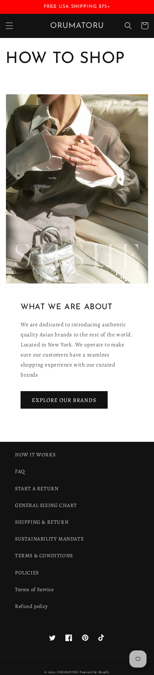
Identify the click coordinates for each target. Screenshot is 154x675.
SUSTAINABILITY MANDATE (49, 538)
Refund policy (31, 606)
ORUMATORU (67, 672)
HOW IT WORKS (35, 454)
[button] (9, 26)
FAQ (20, 471)
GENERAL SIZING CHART (46, 505)
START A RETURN (36, 488)
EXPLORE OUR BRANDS (64, 400)
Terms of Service (34, 589)
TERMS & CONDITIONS (44, 555)
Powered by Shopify (95, 672)
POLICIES (27, 572)
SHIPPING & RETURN (41, 522)
